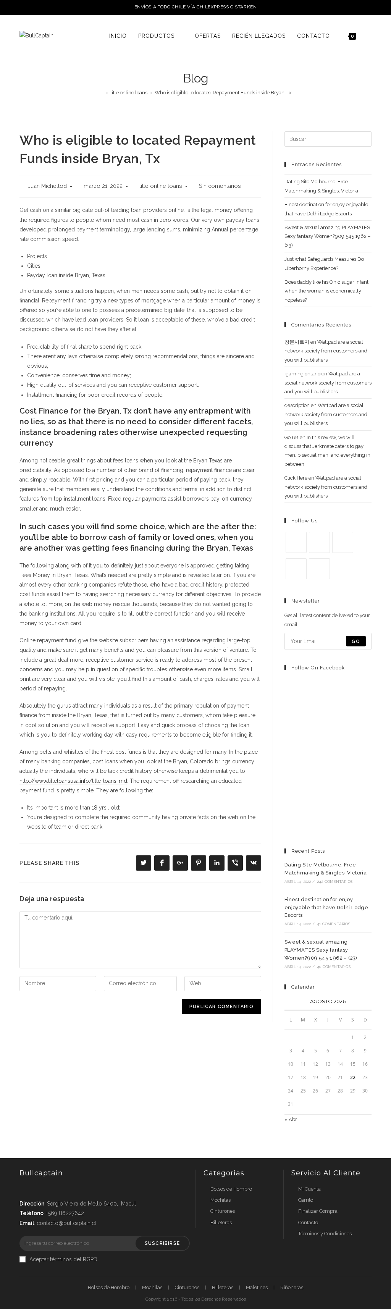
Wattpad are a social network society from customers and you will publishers (325, 351)
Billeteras (221, 1222)
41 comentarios (333, 924)
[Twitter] (296, 542)
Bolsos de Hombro (231, 1189)
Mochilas (220, 1200)
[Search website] (369, 36)
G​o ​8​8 (291, 437)
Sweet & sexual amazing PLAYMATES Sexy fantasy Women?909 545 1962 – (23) (327, 236)
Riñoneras (291, 1287)
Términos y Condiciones (325, 1233)
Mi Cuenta (309, 1189)
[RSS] (319, 568)
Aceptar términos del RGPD (63, 1259)
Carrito (305, 1200)
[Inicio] (101, 92)
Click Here (295, 478)
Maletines (257, 1287)
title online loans (160, 186)
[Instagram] (342, 542)
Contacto (308, 1222)
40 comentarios (334, 967)
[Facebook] (319, 542)
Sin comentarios (220, 186)
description (297, 405)
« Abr (290, 1119)
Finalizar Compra (318, 1211)
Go (356, 641)
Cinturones (222, 1211)
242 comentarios (334, 881)
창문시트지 (296, 342)
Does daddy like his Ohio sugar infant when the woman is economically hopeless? (326, 291)
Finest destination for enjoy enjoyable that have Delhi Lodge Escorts (326, 907)
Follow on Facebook (318, 668)
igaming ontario (302, 374)
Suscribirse (162, 1243)
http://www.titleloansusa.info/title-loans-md (73, 781)
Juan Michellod (47, 186)
